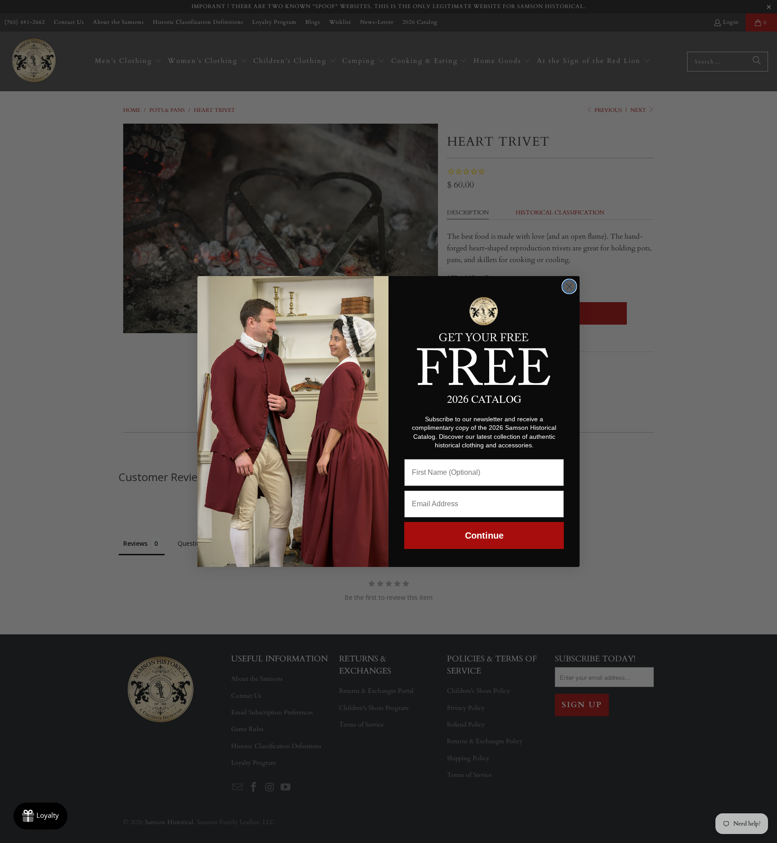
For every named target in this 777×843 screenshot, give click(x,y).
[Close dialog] (569, 286)
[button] (484, 339)
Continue (484, 535)
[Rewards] (40, 816)
